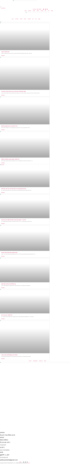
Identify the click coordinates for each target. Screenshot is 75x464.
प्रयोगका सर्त (40, 360)
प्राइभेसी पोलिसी (35, 360)
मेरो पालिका (29, 10)
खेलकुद (52, 10)
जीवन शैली (42, 10)
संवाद (48, 10)
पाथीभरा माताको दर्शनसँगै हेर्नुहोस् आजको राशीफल (9, 354)
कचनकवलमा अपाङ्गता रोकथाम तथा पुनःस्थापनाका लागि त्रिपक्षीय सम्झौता (13, 91)
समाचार (25, 10)
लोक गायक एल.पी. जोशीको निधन (6, 315)
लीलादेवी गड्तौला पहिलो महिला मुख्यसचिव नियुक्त (9, 252)
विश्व (45, 10)
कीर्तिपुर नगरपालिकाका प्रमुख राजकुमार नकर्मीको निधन (10, 159)
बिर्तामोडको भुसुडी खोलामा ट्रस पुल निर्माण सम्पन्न (9, 126)
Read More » (3, 55)
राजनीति (34, 10)
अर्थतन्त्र (38, 10)
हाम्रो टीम (30, 360)
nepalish (28, 462)
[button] (0, 7)
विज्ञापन (45, 360)
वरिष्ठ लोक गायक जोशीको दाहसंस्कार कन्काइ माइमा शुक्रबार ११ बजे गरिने (13, 219)
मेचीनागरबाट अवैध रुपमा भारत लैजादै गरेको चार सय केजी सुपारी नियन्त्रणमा (13, 188)
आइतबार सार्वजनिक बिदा (5, 51)
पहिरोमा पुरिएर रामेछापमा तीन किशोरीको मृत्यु (8, 284)
